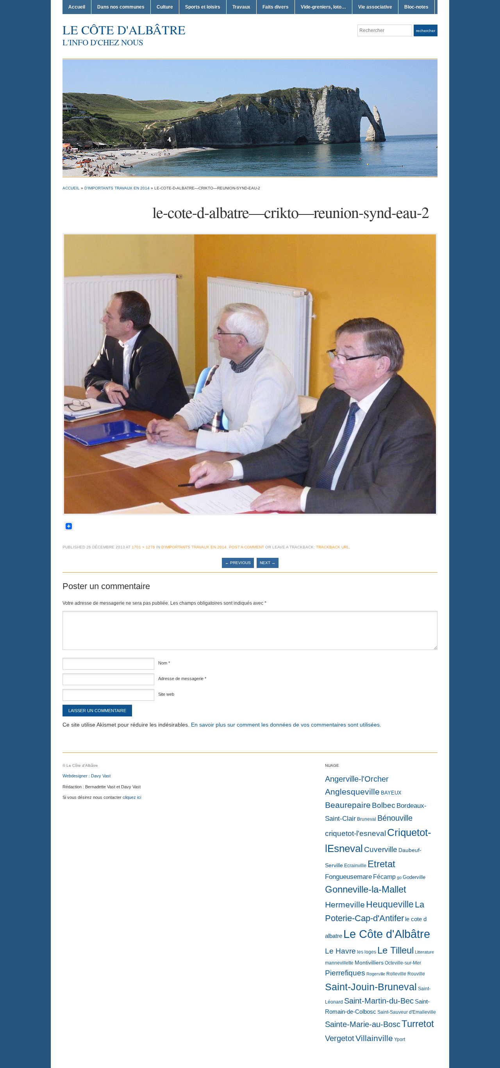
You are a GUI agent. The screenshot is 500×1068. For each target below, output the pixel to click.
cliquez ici (132, 797)
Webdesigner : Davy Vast (86, 775)
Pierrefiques (345, 973)
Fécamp (384, 876)
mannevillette (339, 963)
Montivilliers (369, 962)
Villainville (374, 1038)
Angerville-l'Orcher (357, 779)
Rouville (416, 974)
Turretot (418, 1023)
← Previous (238, 563)
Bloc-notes (416, 7)
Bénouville (394, 818)
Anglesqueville (352, 791)
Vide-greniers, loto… (323, 7)
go (399, 877)
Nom (164, 663)
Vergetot (339, 1038)
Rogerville (375, 974)
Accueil (76, 7)
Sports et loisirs (202, 7)
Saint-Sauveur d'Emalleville (406, 1012)
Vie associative (375, 7)
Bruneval (366, 819)
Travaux (241, 7)
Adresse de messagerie (182, 678)
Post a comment (246, 547)
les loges (366, 952)
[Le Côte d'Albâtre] (250, 117)
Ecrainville (355, 865)
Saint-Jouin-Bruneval (371, 987)
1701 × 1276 (143, 547)
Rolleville (396, 974)
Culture (165, 7)
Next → (267, 563)
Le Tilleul (395, 950)
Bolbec (383, 805)
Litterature (424, 952)
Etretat (381, 864)
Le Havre (340, 951)
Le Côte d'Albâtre (124, 29)
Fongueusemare (348, 876)
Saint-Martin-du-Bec (379, 1001)
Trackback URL (332, 547)
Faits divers (275, 7)
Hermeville (345, 904)
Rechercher (425, 31)
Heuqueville (390, 904)
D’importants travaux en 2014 (117, 188)
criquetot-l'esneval (355, 833)
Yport (399, 1039)
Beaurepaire (348, 805)
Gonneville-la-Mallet (365, 889)
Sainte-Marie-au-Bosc (362, 1024)
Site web (166, 694)
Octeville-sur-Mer (403, 963)
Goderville (414, 877)
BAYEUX (391, 793)
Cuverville (380, 849)
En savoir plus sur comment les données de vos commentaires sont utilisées (285, 725)
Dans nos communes (121, 7)
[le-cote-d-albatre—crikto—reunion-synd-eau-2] (250, 373)
